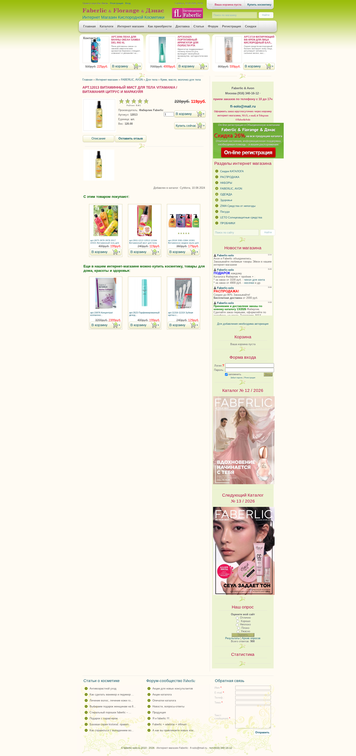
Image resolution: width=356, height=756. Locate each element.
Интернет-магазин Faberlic (172, 748)
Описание (98, 138)
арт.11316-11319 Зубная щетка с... (180, 313)
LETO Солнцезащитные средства (241, 217)
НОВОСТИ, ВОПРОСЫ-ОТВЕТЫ (168, 706)
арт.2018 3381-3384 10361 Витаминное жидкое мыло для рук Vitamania (183, 242)
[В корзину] (126, 66)
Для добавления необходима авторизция (242, 323)
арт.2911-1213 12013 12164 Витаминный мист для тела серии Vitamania (143, 242)
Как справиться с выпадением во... (112, 730)
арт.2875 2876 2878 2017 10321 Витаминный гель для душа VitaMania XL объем (104, 242)
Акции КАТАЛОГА (162, 694)
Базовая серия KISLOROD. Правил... (110, 724)
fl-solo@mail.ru (243, 106)
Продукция (159, 712)
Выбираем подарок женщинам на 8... (113, 706)
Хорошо (245, 621)
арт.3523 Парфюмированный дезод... (144, 313)
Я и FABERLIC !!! (160, 718)
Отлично (245, 617)
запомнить (234, 374)
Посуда (225, 211)
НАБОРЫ (226, 182)
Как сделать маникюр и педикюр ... (112, 694)
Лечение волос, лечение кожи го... (111, 700)
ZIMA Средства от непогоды (237, 205)
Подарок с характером (104, 718)
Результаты (232, 638)
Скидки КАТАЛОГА (232, 171)
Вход (127, 3)
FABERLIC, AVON (231, 188)
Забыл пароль (237, 378)
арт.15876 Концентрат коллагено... (101, 313)
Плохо (245, 627)
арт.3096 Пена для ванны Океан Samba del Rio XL (125, 39)
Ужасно (245, 631)
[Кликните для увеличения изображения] (99, 115)
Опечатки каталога (164, 700)
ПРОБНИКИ (227, 223)
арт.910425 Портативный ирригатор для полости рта (188, 41)
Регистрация (116, 3)
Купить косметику (259, 4)
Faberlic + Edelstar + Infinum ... (171, 724)
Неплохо (245, 624)
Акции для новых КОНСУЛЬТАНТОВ (172, 688)
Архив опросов (251, 638)
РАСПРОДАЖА (229, 177)
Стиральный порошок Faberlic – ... (110, 712)
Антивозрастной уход (103, 688)
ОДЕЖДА (226, 194)
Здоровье (226, 200)
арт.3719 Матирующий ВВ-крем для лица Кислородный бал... (259, 39)
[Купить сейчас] (190, 126)
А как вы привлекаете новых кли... (174, 730)
